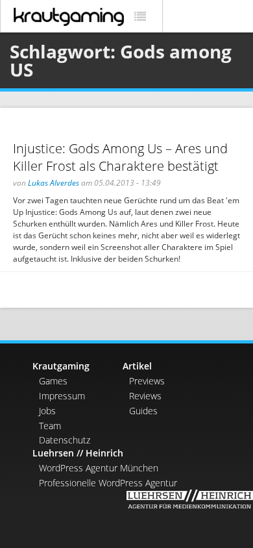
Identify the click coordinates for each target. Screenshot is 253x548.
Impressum (62, 396)
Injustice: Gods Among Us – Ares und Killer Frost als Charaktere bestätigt (120, 157)
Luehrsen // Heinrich (77, 453)
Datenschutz (64, 440)
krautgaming (69, 17)
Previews (147, 381)
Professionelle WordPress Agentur (108, 483)
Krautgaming (61, 366)
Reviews (145, 396)
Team (50, 425)
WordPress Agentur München (98, 468)
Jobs (47, 411)
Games (53, 381)
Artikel (137, 366)
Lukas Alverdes (53, 182)
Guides (143, 411)
